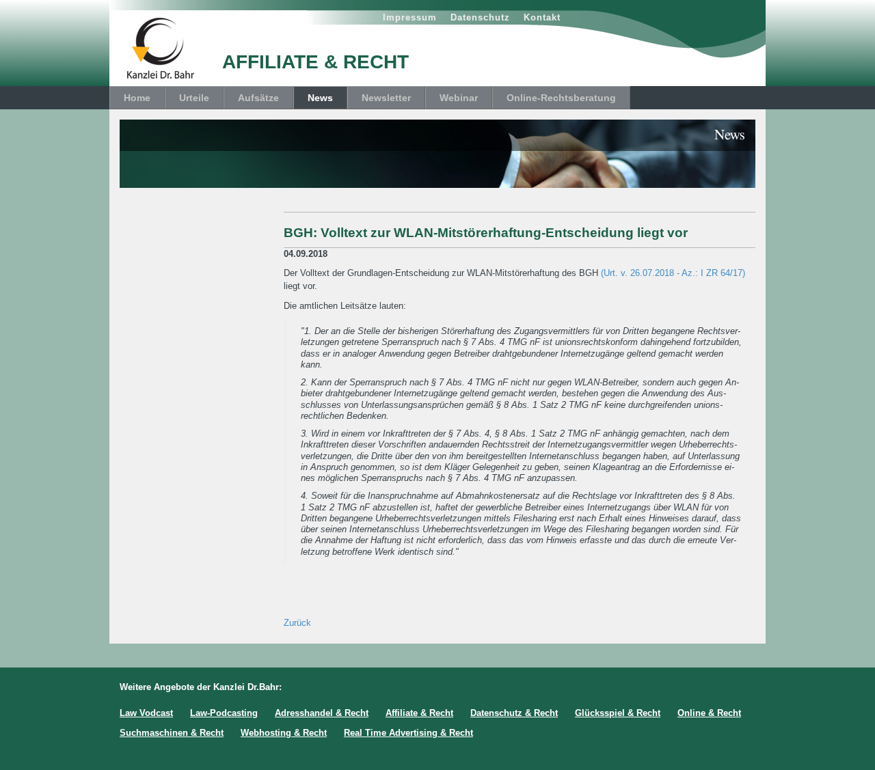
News (320, 97)
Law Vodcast (146, 713)
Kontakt (542, 17)
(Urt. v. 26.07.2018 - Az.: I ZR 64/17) (673, 273)
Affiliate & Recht (419, 713)
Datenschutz (480, 17)
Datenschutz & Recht (514, 713)
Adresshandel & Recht (321, 713)
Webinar (459, 97)
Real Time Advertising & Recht (408, 733)
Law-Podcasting (224, 713)
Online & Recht (709, 713)
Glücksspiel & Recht (617, 713)
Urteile (194, 97)
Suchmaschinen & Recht (172, 733)
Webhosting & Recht (284, 733)
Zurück (297, 623)
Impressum (410, 17)
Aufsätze (258, 97)
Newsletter (386, 97)
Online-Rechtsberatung (561, 97)
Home (137, 97)
